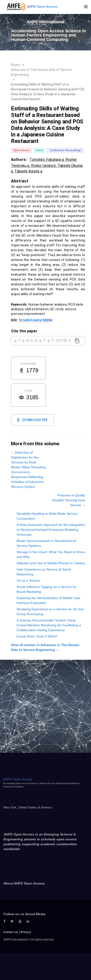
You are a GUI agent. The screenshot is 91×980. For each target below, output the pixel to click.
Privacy (26, 932)
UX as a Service (28, 580)
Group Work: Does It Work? (37, 636)
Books (16, 65)
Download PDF (35, 420)
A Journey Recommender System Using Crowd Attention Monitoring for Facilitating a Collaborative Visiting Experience (49, 625)
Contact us (11, 932)
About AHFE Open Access (24, 883)
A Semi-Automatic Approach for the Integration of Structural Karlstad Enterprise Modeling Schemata (51, 529)
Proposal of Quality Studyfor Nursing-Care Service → (68, 500)
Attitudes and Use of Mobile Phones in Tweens (51, 563)
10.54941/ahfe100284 (35, 320)
